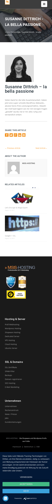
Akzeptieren (26, 484)
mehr (26, 491)
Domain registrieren (13, 379)
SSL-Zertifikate (11, 367)
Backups (8, 375)
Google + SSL (10, 236)
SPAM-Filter (10, 371)
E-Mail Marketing (12, 387)
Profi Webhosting (12, 324)
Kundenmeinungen (13, 422)
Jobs (6, 418)
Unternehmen (11, 406)
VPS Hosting (10, 340)
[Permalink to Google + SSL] (26, 224)
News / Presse (11, 414)
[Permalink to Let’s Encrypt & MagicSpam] (26, 195)
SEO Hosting (10, 383)
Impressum (16, 446)
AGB (38, 446)
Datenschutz (29, 446)
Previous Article (12, 148)
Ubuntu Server (11, 348)
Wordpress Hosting (13, 328)
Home (7, 32)
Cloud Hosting (11, 344)
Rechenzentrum (11, 410)
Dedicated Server (12, 336)
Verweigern (26, 477)
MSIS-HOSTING (28, 163)
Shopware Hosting (12, 332)
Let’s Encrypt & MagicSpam (16, 208)
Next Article (41, 148)
